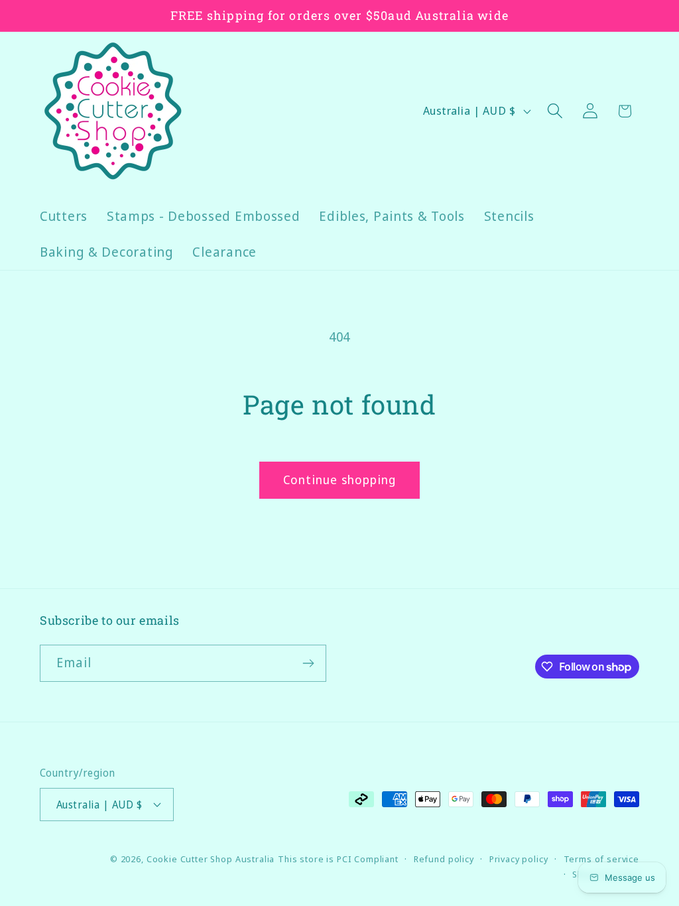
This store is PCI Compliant (338, 859)
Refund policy (444, 859)
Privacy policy (518, 859)
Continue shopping (339, 479)
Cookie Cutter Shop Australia (211, 859)
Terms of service (601, 859)
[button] (554, 111)
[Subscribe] (308, 663)
